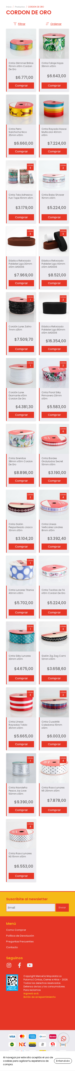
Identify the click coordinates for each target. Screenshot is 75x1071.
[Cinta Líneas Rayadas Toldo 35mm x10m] (21, 702)
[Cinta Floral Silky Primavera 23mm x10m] (54, 373)
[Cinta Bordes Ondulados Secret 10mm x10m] (54, 439)
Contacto (12, 947)
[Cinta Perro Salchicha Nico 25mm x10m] (21, 110)
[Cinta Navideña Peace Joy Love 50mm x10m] (21, 768)
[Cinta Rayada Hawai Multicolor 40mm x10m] (54, 110)
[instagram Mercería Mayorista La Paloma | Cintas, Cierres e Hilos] (9, 965)
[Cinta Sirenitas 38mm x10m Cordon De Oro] (21, 439)
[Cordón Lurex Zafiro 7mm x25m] (21, 307)
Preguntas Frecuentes (20, 941)
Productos (20, 6)
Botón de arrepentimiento (39, 997)
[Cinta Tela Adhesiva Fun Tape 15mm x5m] (21, 175)
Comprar (21, 217)
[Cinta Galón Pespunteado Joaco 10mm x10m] (21, 505)
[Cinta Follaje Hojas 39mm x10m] (54, 44)
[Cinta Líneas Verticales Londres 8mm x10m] (54, 505)
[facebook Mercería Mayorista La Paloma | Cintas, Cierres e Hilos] (19, 965)
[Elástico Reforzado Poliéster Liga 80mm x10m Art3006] (54, 307)
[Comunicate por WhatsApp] (63, 1038)
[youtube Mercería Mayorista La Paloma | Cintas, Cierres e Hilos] (30, 965)
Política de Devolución (20, 935)
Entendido (63, 1061)
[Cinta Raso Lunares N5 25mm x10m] (54, 768)
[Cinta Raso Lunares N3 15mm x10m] (21, 834)
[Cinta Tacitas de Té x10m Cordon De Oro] (54, 571)
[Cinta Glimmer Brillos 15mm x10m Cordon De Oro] (21, 44)
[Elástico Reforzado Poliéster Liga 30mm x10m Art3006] (21, 241)
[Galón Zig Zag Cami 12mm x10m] (54, 636)
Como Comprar (16, 930)
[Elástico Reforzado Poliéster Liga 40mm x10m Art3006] (54, 241)
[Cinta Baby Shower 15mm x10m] (54, 175)
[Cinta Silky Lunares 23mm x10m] (21, 636)
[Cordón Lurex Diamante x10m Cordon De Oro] (21, 373)
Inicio (9, 6)
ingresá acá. (31, 993)
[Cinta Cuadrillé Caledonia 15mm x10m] (54, 702)
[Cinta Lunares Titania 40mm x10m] (21, 571)
